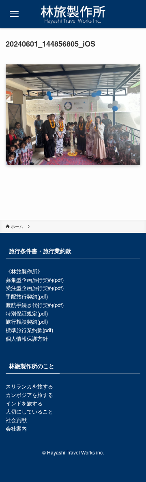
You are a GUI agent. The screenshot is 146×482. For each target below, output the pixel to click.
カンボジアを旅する (29, 395)
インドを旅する (24, 403)
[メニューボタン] (14, 14)
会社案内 (16, 428)
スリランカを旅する (29, 386)
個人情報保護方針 (27, 338)
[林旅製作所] (72, 14)
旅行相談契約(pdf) (27, 321)
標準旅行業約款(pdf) (29, 330)
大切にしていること (29, 411)
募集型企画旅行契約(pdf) (35, 280)
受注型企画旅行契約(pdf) (35, 288)
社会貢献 (16, 420)
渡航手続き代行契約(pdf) (35, 305)
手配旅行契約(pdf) (27, 296)
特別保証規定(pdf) (27, 313)
